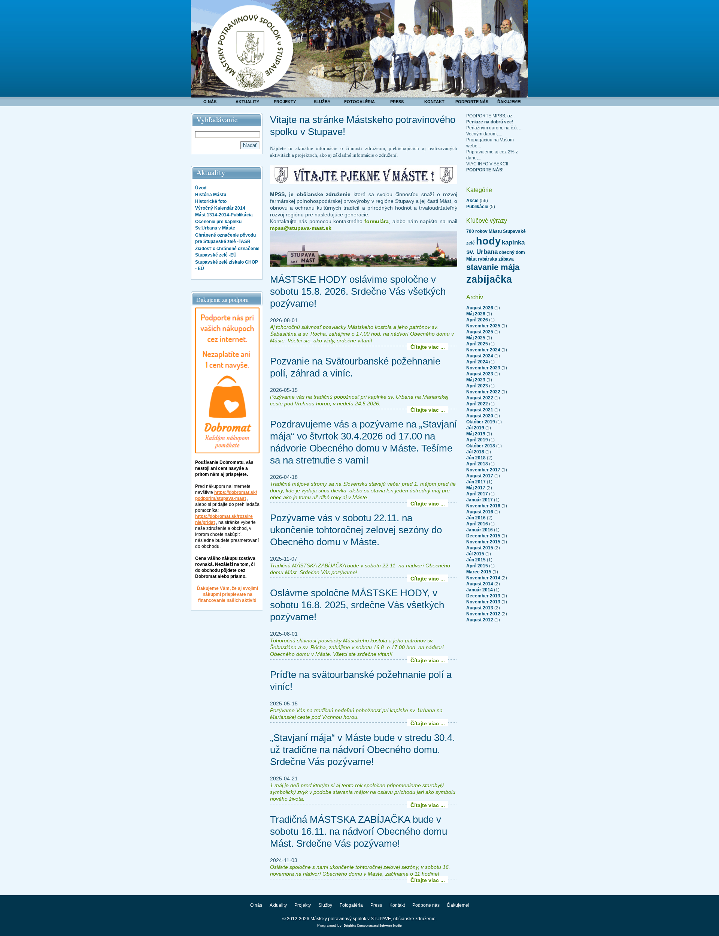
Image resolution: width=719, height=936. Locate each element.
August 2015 (479, 547)
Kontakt (434, 101)
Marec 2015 (478, 571)
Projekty (285, 101)
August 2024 (479, 355)
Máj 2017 (475, 487)
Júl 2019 (475, 427)
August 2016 (479, 511)
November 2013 (483, 601)
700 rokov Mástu (484, 231)
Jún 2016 (476, 517)
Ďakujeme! (509, 101)
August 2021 (479, 409)
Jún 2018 (476, 457)
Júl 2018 (475, 451)
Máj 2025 (475, 337)
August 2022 (479, 397)
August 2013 (479, 607)
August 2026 (479, 307)
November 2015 (483, 541)
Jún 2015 (476, 559)
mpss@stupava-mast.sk (300, 228)
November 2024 (483, 349)
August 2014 (479, 583)
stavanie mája (492, 267)
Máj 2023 (475, 379)
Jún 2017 (476, 481)
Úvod (200, 187)
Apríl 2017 (477, 493)
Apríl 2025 (477, 343)
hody (488, 241)
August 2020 (479, 415)
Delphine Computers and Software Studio (373, 925)
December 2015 (483, 535)
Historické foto (211, 201)
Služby (322, 101)
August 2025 (479, 331)
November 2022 (483, 391)
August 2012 (479, 619)
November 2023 (483, 367)
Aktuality (247, 101)
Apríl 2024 (477, 361)
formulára (376, 221)
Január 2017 (479, 499)
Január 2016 (479, 529)
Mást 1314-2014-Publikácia (224, 215)
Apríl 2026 (477, 319)
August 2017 (479, 475)
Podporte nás (471, 101)
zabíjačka (489, 279)
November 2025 (483, 325)
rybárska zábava (496, 259)
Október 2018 (480, 445)
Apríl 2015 (477, 565)
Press (397, 101)
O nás (209, 101)
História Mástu (210, 194)
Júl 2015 (475, 553)
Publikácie (477, 206)
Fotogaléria (359, 101)
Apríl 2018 (477, 463)
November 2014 (483, 577)
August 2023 (479, 373)
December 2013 (483, 595)
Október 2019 (480, 421)
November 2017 (483, 469)
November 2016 (483, 505)
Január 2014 (479, 589)
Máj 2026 (475, 313)
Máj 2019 (475, 433)
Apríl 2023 (477, 385)
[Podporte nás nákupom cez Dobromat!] (227, 451)
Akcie (472, 200)
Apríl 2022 (477, 403)
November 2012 (483, 613)
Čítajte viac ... (427, 347)
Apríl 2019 (477, 439)
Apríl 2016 (477, 523)
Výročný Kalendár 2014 (220, 208)
